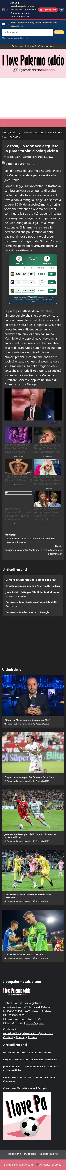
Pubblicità (30, 46)
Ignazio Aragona (34, 1023)
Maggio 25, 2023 (45, 157)
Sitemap (20, 1037)
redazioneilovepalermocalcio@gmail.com (28, 1033)
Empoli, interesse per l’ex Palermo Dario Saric (33, 585)
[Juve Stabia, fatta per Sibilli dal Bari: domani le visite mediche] (33, 810)
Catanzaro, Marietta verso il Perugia (28, 612)
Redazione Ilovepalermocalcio (20, 157)
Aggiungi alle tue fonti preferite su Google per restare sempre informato (26, 9)
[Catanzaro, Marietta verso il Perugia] (33, 930)
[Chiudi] (7, 9)
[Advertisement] (33, 97)
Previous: (29, 538)
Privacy (32, 1037)
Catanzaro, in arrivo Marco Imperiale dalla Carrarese (31, 604)
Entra (59, 32)
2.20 (32, 274)
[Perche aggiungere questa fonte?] (61, 10)
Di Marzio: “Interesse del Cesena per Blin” (31, 579)
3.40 (18, 274)
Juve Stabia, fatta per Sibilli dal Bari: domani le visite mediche (33, 594)
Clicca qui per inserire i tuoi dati (15, 38)
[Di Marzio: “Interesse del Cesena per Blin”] (33, 695)
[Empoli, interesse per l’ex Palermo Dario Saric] (33, 752)
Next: (33, 549)
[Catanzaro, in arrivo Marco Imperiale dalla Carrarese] (33, 870)
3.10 (25, 274)
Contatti (8, 1037)
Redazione (17, 46)
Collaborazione (46, 46)
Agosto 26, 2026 (42, 724)
